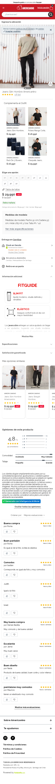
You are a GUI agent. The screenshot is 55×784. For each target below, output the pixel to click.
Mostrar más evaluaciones (27, 707)
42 (40, 178)
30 (5, 178)
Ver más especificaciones (19, 229)
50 (16, 184)
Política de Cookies (12, 749)
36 (22, 178)
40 (34, 178)
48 (11, 184)
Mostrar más (27, 336)
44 (46, 178)
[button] (27, 15)
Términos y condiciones (14, 745)
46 (5, 184)
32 (11, 178)
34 (16, 178)
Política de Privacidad (14, 753)
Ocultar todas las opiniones (28, 507)
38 (28, 178)
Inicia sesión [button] (43, 8)
